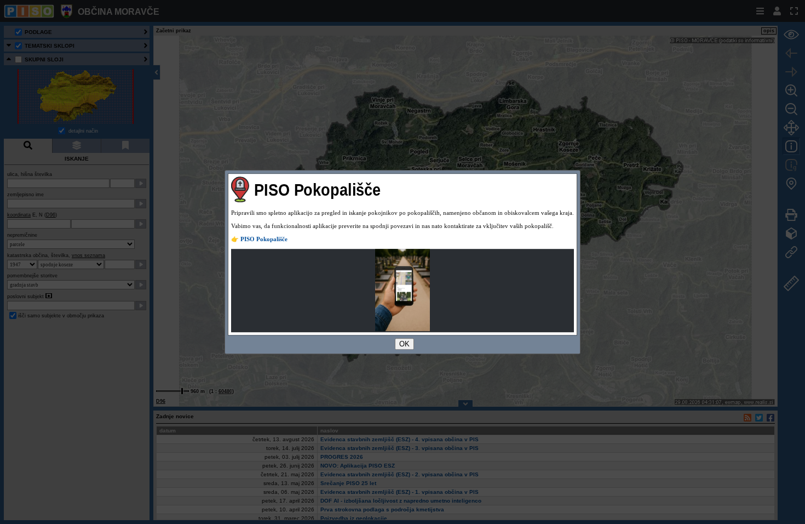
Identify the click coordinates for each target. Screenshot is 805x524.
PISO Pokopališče (264, 239)
